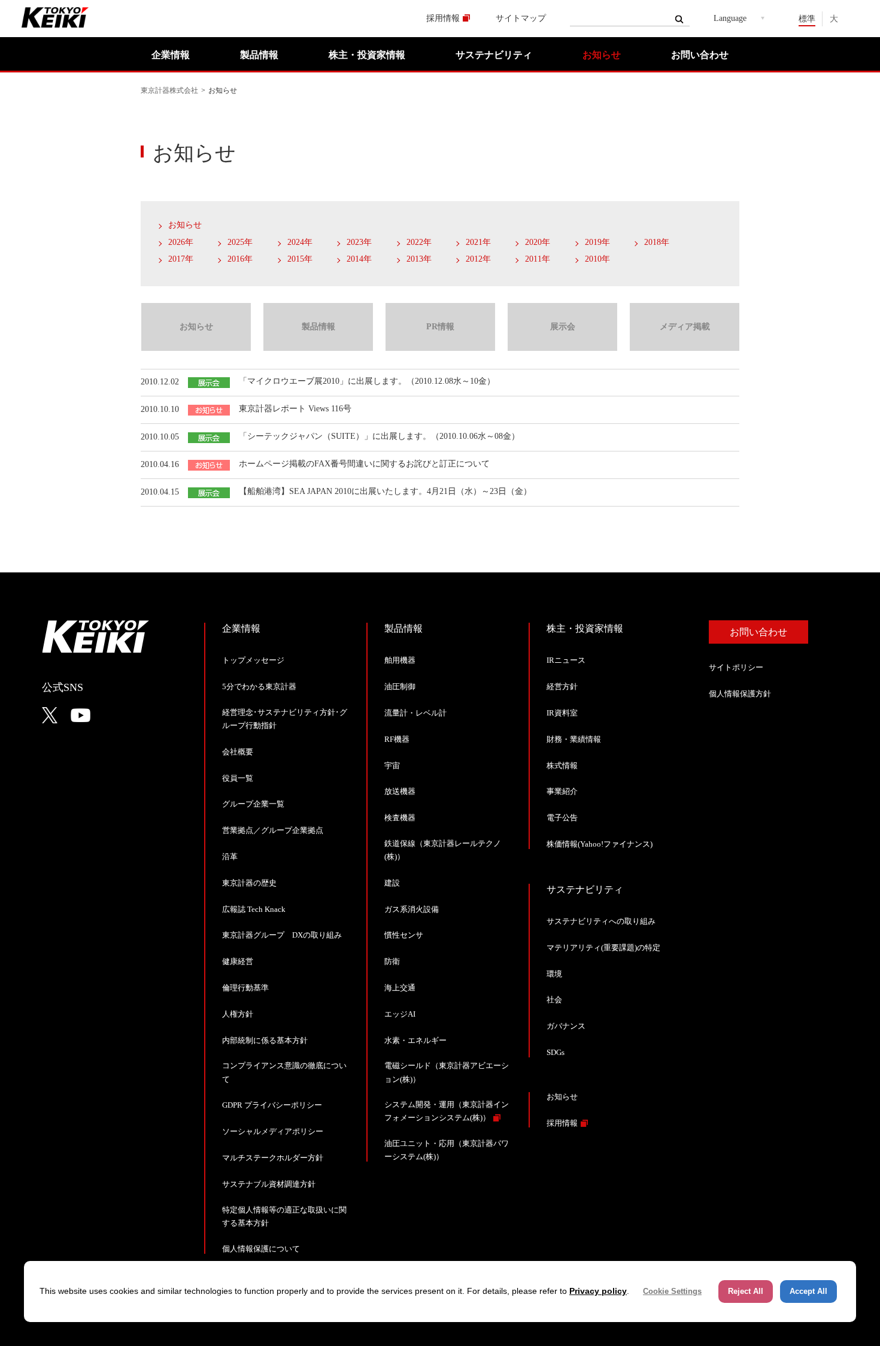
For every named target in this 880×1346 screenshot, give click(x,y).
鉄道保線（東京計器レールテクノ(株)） (442, 850)
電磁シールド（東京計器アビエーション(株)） (446, 1072)
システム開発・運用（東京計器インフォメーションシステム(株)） (446, 1111)
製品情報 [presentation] (318, 326)
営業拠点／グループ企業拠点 (272, 830)
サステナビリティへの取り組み (601, 921)
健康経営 (237, 961)
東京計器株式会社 (169, 90)
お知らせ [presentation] (196, 326)
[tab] (196, 327)
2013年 (419, 258)
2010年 (597, 258)
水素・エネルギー (415, 1040)
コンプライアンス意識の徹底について (284, 1072)
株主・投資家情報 (367, 55)
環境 (554, 973)
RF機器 (396, 739)
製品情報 (259, 55)
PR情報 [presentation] (440, 326)
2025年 (240, 242)
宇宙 (392, 765)
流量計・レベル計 (415, 712)
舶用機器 (399, 660)
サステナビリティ (494, 55)
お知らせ (601, 55)
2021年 (478, 242)
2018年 (656, 242)
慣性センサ (403, 934)
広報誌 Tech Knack (254, 909)
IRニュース (566, 660)
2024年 (299, 242)
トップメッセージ (253, 660)
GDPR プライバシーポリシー (272, 1105)
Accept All (808, 1291)
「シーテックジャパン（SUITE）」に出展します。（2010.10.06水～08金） (379, 436)
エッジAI (399, 1014)
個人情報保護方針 (740, 693)
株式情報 (562, 765)
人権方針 (237, 1014)
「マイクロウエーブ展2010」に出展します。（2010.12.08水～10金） (367, 381)
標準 (807, 18)
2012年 (478, 258)
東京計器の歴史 (249, 882)
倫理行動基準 (245, 987)
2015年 (299, 258)
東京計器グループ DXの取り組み (282, 934)
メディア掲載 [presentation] (685, 326)
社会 (554, 999)
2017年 (180, 258)
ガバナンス (566, 1025)
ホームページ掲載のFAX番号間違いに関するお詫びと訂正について (364, 463)
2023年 (359, 242)
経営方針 (562, 686)
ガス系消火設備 (411, 909)
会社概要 (237, 751)
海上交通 (399, 987)
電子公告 (562, 817)
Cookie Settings (672, 1291)
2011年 (537, 258)
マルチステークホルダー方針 (272, 1157)
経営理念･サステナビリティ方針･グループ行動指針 (284, 719)
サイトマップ (521, 18)
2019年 (597, 242)
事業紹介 (562, 791)
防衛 (392, 961)
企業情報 (170, 55)
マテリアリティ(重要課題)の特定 (603, 947)
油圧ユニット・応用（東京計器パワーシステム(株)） (446, 1150)
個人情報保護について (261, 1248)
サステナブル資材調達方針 (268, 1184)
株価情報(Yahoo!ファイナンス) (600, 843)
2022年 (419, 242)
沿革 (230, 856)
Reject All (745, 1291)
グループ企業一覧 (253, 803)
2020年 (537, 242)
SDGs (556, 1052)
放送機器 (399, 791)
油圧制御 (399, 686)
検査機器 (399, 817)
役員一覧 (237, 778)
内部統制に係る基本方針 (265, 1040)
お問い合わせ (700, 55)
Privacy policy (598, 1291)
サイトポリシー (736, 667)
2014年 (359, 258)
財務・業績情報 (574, 739)
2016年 (240, 258)
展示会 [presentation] (562, 326)
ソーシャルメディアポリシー (272, 1131)
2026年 (180, 242)
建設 (392, 882)
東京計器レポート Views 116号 (295, 408)
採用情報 (443, 18)
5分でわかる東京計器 (259, 686)
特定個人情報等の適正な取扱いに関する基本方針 (284, 1216)
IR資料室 (562, 712)
